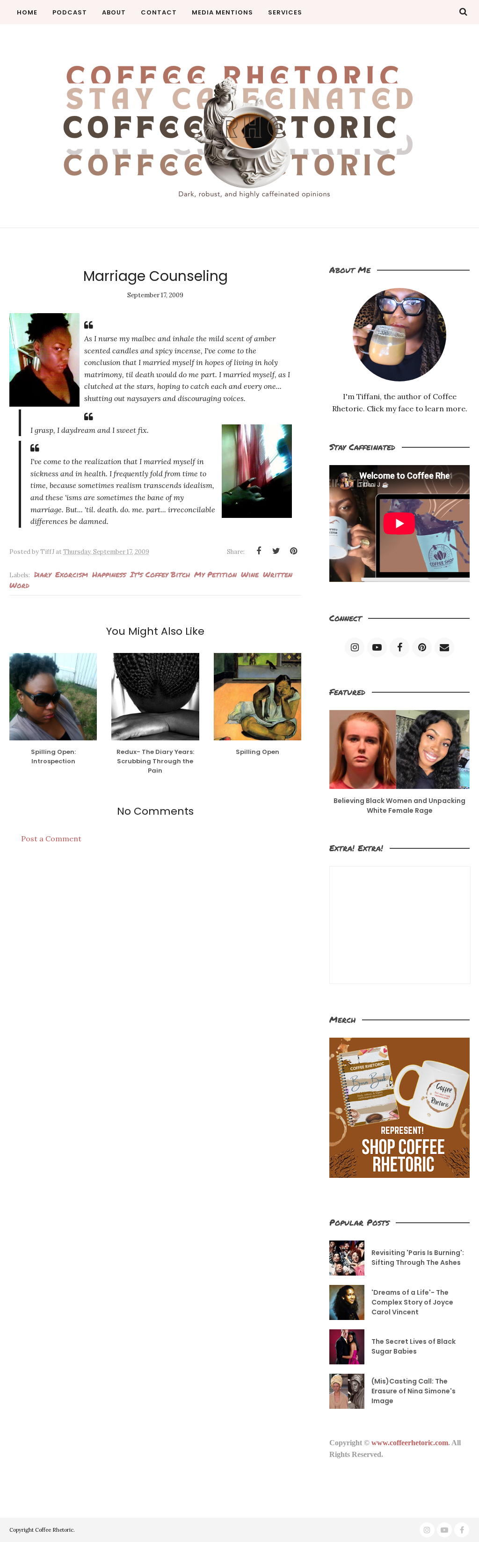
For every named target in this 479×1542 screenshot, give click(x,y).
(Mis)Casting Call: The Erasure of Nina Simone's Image (413, 1391)
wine (250, 574)
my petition (215, 574)
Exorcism (71, 574)
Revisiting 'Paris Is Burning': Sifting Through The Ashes (417, 1257)
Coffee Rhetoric (54, 1530)
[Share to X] (276, 551)
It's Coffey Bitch (160, 574)
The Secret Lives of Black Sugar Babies (413, 1346)
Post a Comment (51, 838)
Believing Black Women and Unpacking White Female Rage (399, 805)
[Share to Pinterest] (293, 551)
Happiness (109, 574)
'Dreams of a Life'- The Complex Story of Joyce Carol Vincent (412, 1302)
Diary (42, 574)
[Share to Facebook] (258, 551)
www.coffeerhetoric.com (409, 1443)
